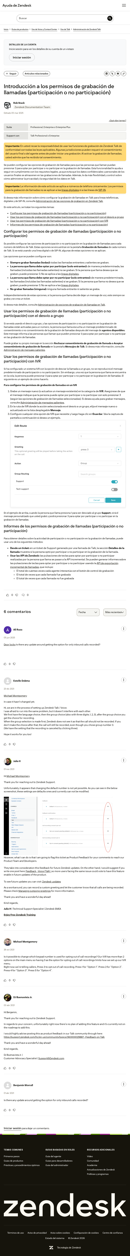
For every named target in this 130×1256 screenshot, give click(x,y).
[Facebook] (117, 73)
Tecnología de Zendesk (69, 1247)
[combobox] (88, 612)
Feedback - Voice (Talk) (38, 871)
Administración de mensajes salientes (24, 350)
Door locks (10, 644)
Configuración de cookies (86, 1233)
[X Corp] (112, 73)
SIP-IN (102, 190)
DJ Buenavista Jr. (22, 997)
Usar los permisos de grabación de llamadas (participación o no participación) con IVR (59, 221)
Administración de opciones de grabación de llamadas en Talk (71, 304)
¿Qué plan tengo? (117, 120)
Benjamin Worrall (23, 1085)
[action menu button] (123, 628)
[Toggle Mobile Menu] (123, 5)
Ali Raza (17, 629)
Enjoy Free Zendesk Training (20, 914)
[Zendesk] (65, 1205)
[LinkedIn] (106, 73)
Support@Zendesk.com (51, 1058)
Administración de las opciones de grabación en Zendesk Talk (69, 201)
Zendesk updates (51, 881)
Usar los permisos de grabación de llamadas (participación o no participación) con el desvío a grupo (67, 217)
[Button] (7, 595)
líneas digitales (70, 190)
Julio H (17, 761)
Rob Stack (19, 102)
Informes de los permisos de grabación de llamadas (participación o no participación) (59, 224)
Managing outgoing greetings (34, 890)
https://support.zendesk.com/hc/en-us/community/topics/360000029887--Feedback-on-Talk (54, 1037)
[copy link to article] (123, 73)
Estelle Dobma (21, 680)
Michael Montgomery (15, 695)
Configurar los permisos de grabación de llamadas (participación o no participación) (58, 213)
